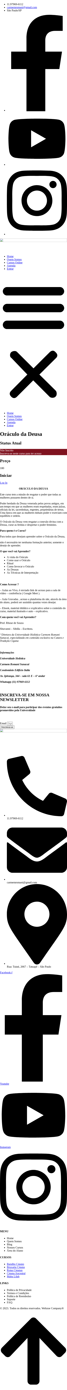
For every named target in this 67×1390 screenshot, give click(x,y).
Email (3, 723)
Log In (3, 482)
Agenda (11, 265)
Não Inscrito (6, 450)
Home (10, 256)
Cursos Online (15, 262)
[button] (33, 341)
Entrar (10, 268)
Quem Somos (14, 259)
